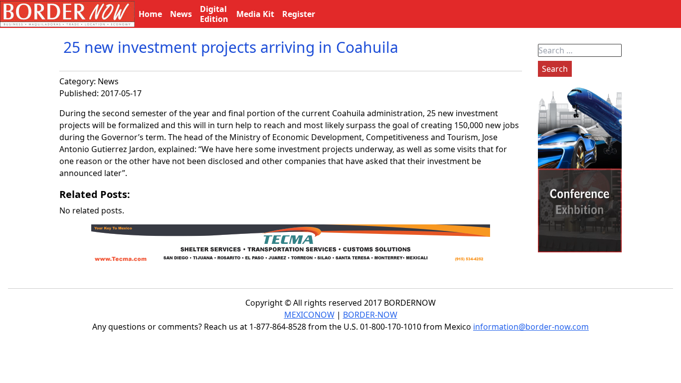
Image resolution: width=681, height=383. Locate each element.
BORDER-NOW (370, 314)
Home (150, 13)
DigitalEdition (214, 13)
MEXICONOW (309, 314)
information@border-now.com (531, 326)
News (108, 81)
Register (298, 13)
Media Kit (255, 13)
